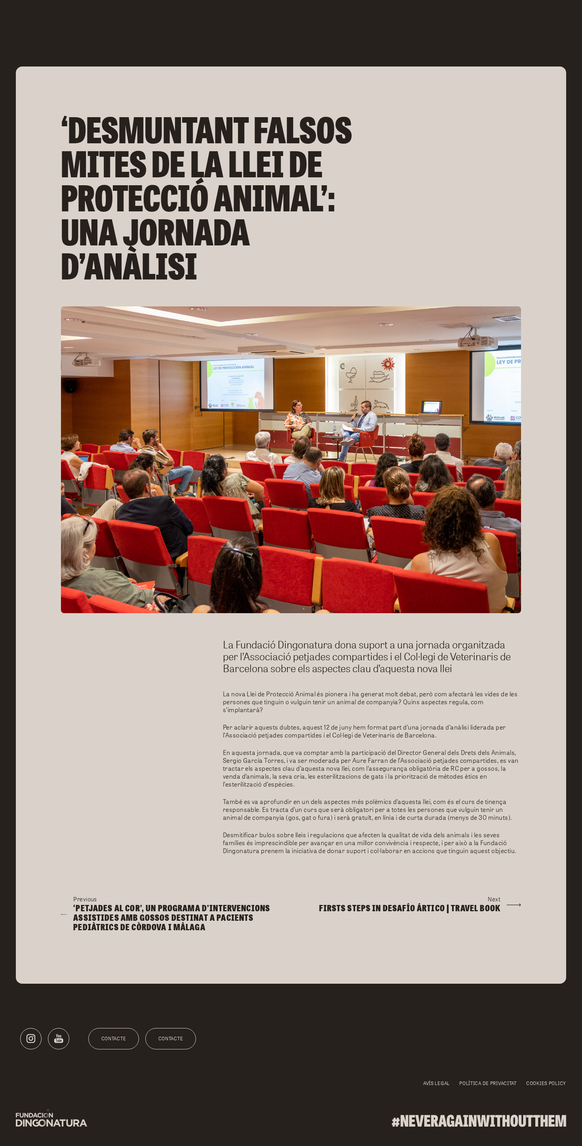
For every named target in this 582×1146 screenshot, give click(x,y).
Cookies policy (546, 1083)
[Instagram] (31, 1038)
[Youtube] (58, 1038)
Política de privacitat (488, 1083)
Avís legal (436, 1083)
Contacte (113, 1038)
